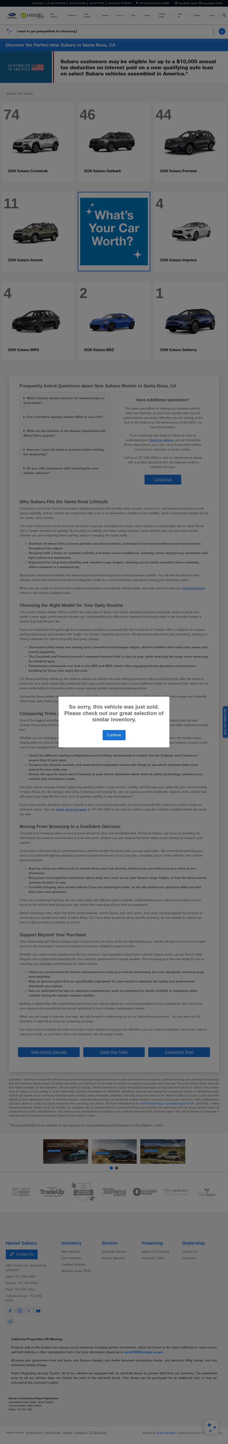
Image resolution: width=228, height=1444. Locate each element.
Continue (114, 735)
